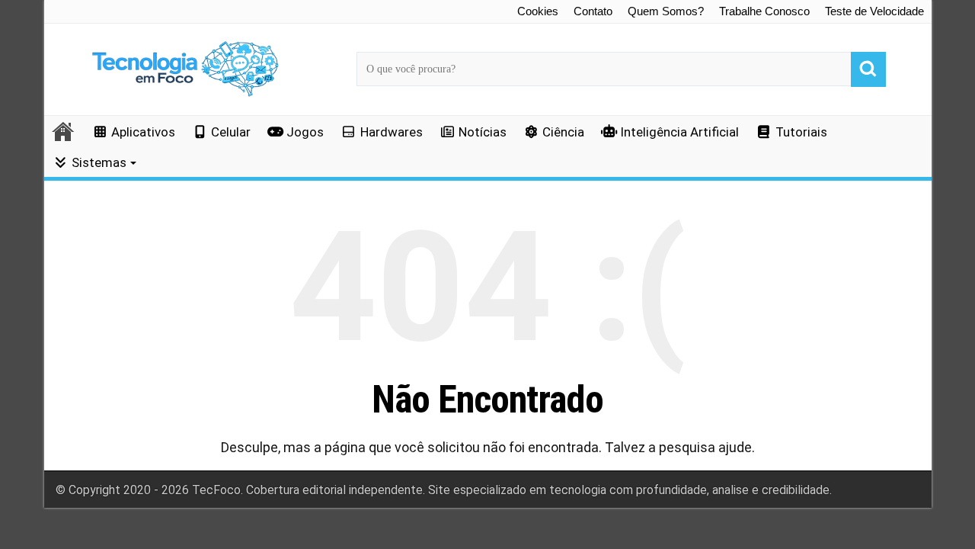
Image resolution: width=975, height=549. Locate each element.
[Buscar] (868, 69)
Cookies (537, 11)
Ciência (563, 132)
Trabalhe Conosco (764, 11)
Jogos (305, 132)
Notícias (483, 132)
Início (64, 131)
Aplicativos (143, 132)
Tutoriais (801, 132)
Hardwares (391, 132)
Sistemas (99, 162)
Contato (593, 11)
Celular (231, 132)
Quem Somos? (666, 11)
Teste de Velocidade (874, 11)
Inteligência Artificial (679, 132)
